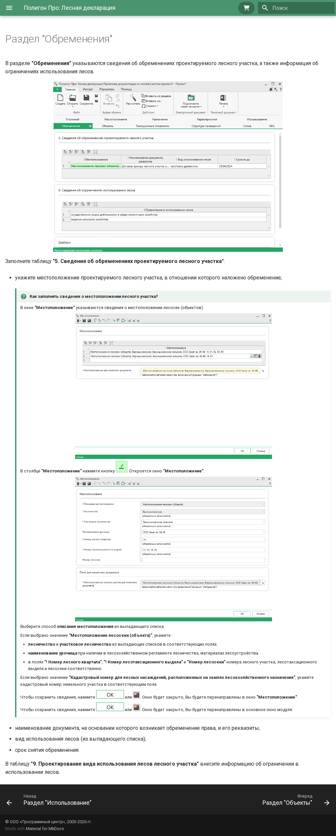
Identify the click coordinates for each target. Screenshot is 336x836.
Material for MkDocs (45, 828)
